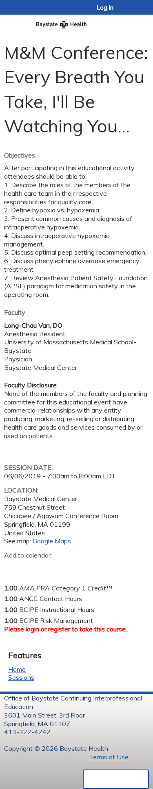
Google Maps (52, 541)
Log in (105, 8)
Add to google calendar (12, 568)
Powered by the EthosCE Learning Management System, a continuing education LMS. (116, 779)
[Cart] (129, 11)
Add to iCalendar (49, 568)
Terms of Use (108, 757)
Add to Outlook (68, 568)
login (32, 629)
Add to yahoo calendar (30, 568)
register (59, 629)
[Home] (76, 22)
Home (17, 669)
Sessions (21, 677)
